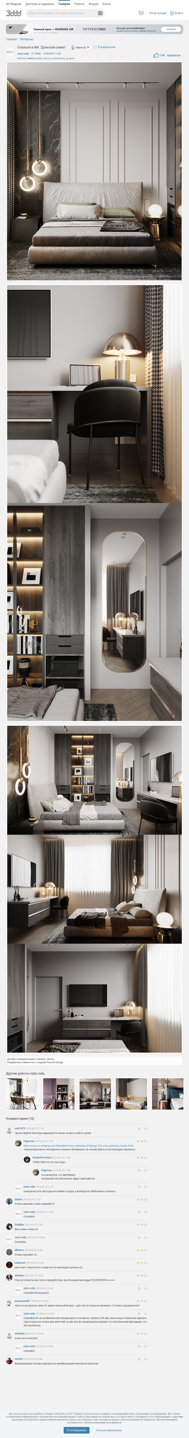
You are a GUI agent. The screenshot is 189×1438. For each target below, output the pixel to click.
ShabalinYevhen (42, 1157)
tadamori (20, 1262)
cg (67, 58)
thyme (19, 1199)
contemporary (58, 58)
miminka (20, 1333)
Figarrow (29, 1141)
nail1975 (20, 1128)
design (39, 58)
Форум (93, 4)
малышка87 (23, 1300)
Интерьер (26, 39)
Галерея (64, 4)
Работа (79, 4)
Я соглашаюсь (77, 1430)
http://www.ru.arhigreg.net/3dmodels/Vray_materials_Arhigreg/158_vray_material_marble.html (78, 1145)
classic (46, 58)
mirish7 (19, 1358)
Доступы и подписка (39, 4)
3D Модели (13, 4)
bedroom (21, 58)
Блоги (107, 4)
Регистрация (158, 13)
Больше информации (109, 1430)
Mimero (19, 1250)
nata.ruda (23, 53)
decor (72, 58)
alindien (20, 1275)
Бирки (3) (81, 47)
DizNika (19, 1224)
